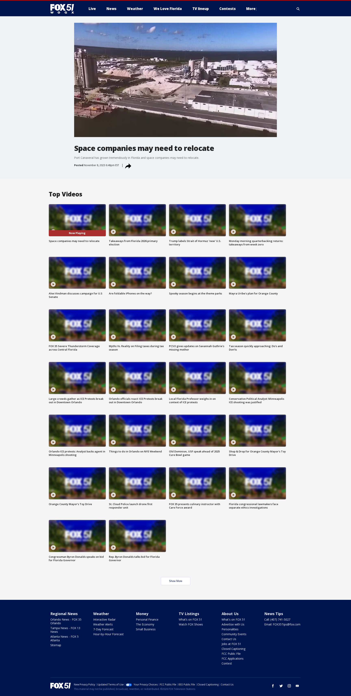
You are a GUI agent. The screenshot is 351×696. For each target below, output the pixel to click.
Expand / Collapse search (298, 9)
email (297, 686)
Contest (227, 663)
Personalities (230, 629)
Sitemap (55, 645)
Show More (175, 581)
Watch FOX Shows (191, 624)
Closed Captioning (233, 649)
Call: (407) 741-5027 (277, 619)
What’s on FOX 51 (190, 619)
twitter (281, 686)
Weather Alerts (103, 624)
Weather (101, 613)
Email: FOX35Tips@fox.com (282, 624)
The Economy (145, 624)
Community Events (234, 634)
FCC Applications (233, 658)
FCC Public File (231, 654)
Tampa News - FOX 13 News (65, 630)
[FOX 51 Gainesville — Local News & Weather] (63, 9)
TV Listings (189, 613)
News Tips (273, 613)
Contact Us (229, 639)
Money (142, 613)
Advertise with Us (233, 624)
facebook (273, 686)
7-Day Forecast (103, 629)
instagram (289, 686)
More (251, 8)
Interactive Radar (104, 619)
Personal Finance (147, 619)
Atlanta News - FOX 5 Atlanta (64, 638)
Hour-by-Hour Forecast (108, 634)
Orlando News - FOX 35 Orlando (65, 621)
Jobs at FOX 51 (231, 644)
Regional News (64, 613)
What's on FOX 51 (233, 619)
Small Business (146, 629)
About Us (230, 613)
